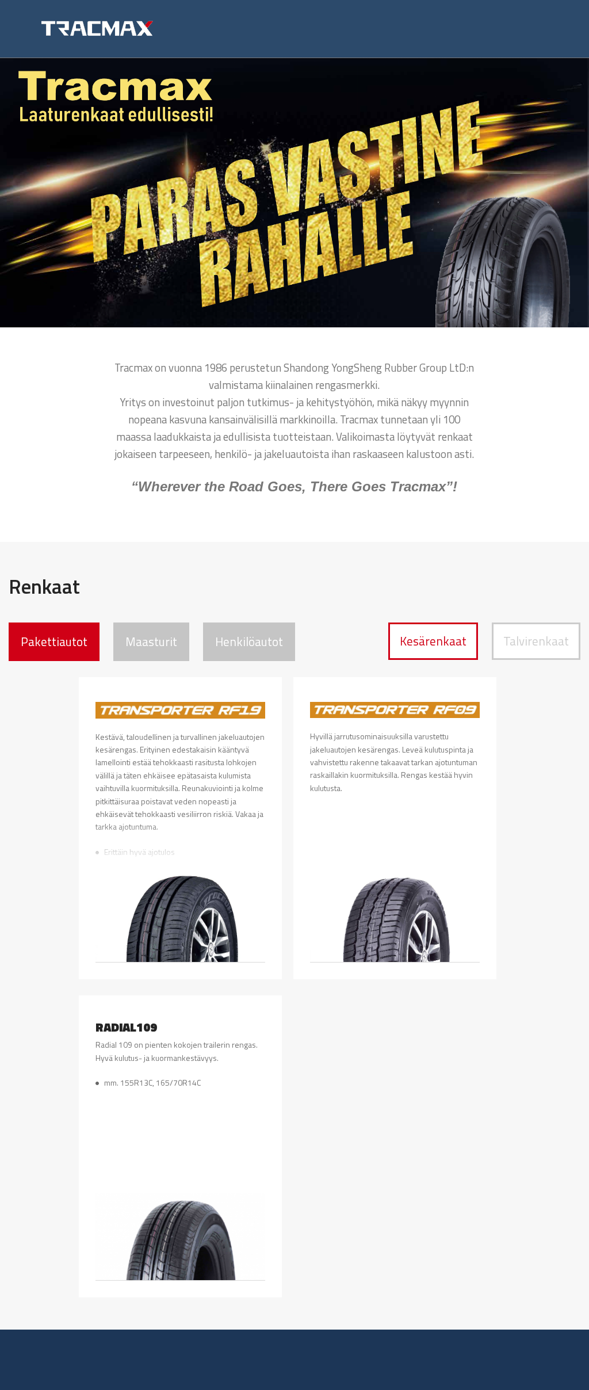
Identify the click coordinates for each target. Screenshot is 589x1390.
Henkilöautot (249, 641)
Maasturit (151, 641)
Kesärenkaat (433, 641)
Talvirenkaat (536, 641)
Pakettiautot (54, 641)
